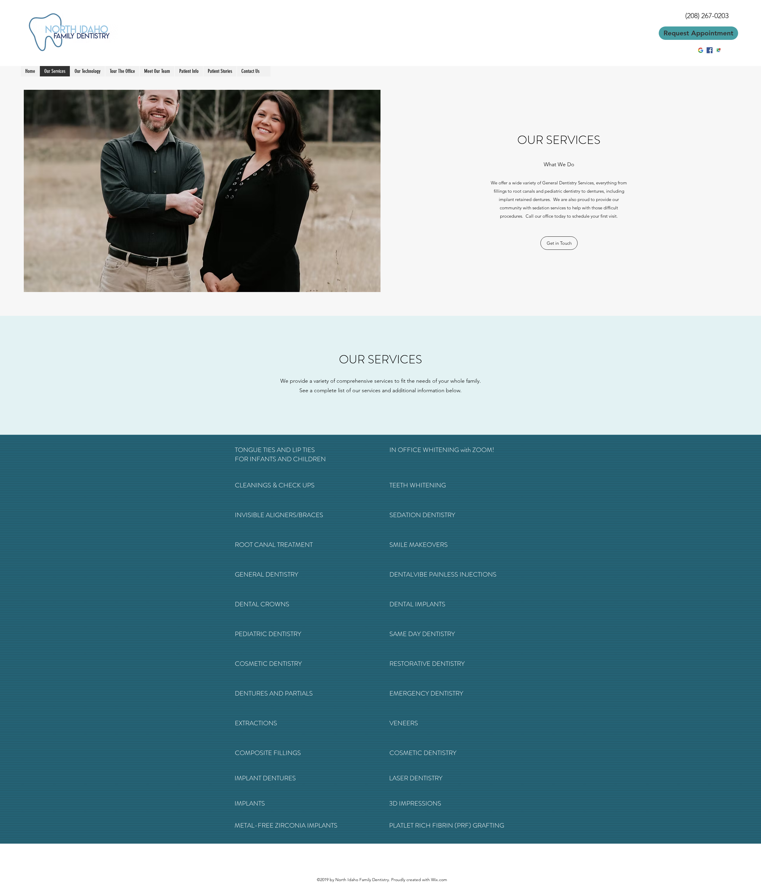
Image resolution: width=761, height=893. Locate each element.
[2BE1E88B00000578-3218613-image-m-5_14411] (701, 50)
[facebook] (710, 50)
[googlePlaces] (718, 50)
